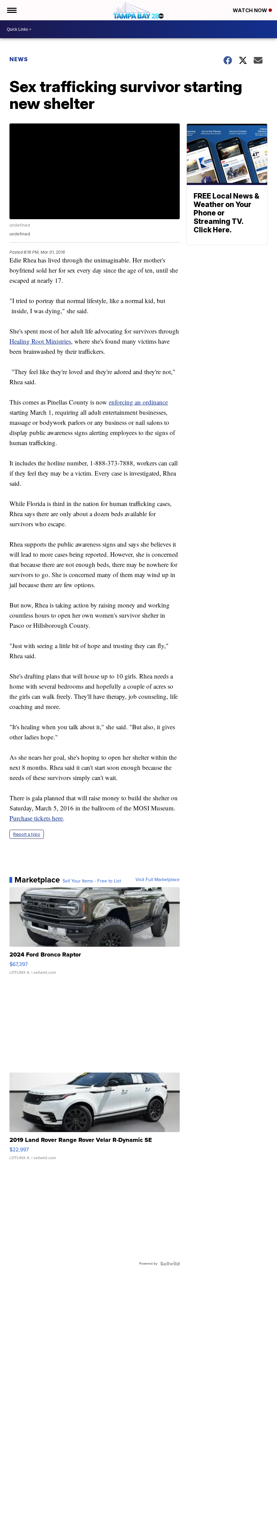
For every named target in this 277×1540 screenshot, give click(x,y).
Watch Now (251, 10)
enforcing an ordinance (138, 402)
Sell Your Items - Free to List (91, 881)
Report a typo (26, 834)
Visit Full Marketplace (157, 879)
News (18, 59)
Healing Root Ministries (40, 341)
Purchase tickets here (36, 818)
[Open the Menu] (11, 10)
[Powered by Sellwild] (170, 1263)
